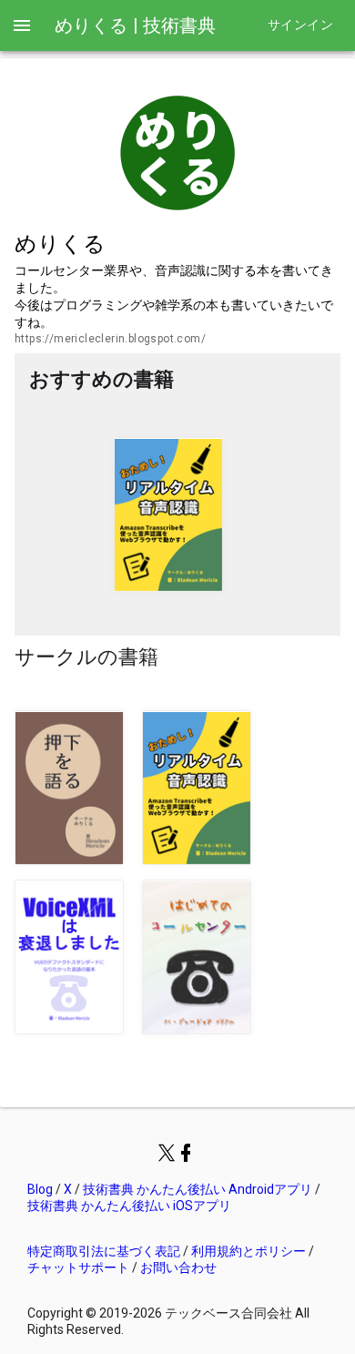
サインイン (300, 25)
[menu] (22, 25)
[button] (168, 514)
